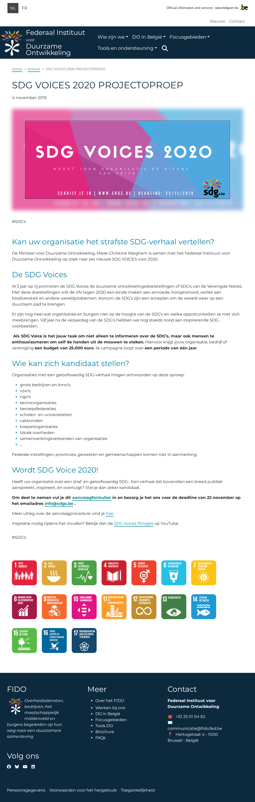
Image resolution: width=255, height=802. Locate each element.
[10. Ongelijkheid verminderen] (84, 608)
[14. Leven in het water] (203, 608)
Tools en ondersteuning (125, 48)
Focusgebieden (188, 37)
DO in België (147, 37)
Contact (237, 21)
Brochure (104, 731)
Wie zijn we (111, 37)
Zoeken (165, 48)
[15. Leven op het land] (24, 642)
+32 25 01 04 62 (190, 716)
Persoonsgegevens (26, 790)
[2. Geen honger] (54, 574)
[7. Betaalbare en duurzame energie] (203, 574)
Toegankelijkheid (138, 790)
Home (17, 69)
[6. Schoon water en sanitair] (173, 574)
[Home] (13, 42)
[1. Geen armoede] (24, 574)
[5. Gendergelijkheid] (143, 574)
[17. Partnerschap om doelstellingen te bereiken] (84, 642)
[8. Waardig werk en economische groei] (24, 608)
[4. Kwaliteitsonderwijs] (114, 574)
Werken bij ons (110, 707)
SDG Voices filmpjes (133, 523)
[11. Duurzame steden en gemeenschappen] (114, 608)
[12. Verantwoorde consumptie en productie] (143, 608)
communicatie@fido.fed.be (195, 728)
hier (110, 513)
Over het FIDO (109, 700)
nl (13, 8)
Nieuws (217, 21)
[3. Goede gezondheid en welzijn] (84, 574)
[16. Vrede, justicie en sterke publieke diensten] (54, 642)
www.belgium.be (226, 8)
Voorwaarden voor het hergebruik (83, 790)
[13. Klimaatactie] (173, 608)
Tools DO (104, 725)
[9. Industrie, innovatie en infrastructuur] (54, 608)
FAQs (100, 737)
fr (24, 8)
